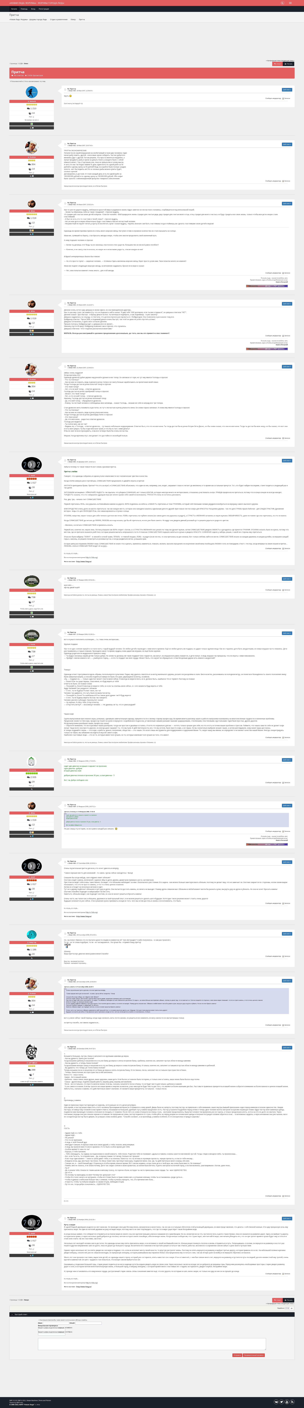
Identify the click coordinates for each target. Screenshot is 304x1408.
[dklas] (33, 234)
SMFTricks (19, 1403)
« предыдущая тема (273, 61)
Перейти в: (281, 1308)
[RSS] (292, 1402)
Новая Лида (29, 1405)
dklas (33, 211)
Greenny (33, 770)
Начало (14, 9)
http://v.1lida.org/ (92, 557)
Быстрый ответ (21, 1314)
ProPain (33, 157)
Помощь (24, 9)
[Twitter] (281, 1402)
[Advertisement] (152, 42)
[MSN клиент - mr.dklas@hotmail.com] (30, 230)
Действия (286, 90)
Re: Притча (71, 89)
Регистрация (44, 9)
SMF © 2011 (22, 1400)
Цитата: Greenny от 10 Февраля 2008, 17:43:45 (79, 811)
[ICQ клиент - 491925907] (32, 124)
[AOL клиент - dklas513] (33, 230)
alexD (33, 476)
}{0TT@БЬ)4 (33, 1063)
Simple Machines (32, 1400)
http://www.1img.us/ (84, 561)
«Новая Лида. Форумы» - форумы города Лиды (36, 3)
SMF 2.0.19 (13, 1400)
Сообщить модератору (273, 98)
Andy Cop (32, 942)
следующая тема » (287, 61)
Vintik (33, 590)
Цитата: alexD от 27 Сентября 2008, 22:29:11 (79, 987)
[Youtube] (287, 1402)
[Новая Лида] (33, 497)
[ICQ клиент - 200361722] (32, 613)
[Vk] (276, 1402)
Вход (33, 9)
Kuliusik (33, 101)
